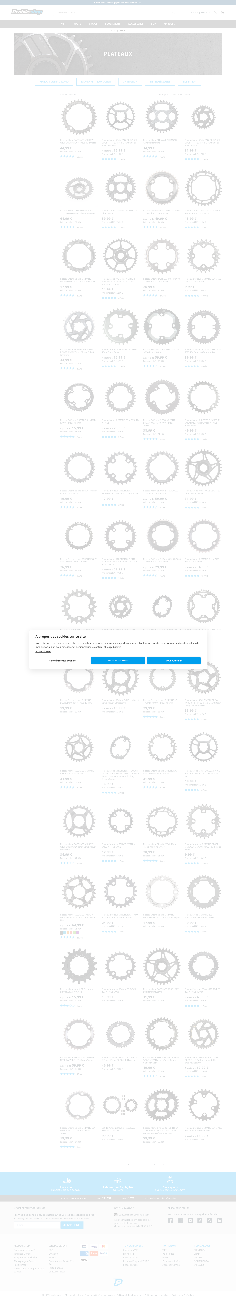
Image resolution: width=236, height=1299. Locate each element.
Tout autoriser (174, 660)
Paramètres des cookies (62, 660)
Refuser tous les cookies (118, 661)
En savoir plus (43, 651)
